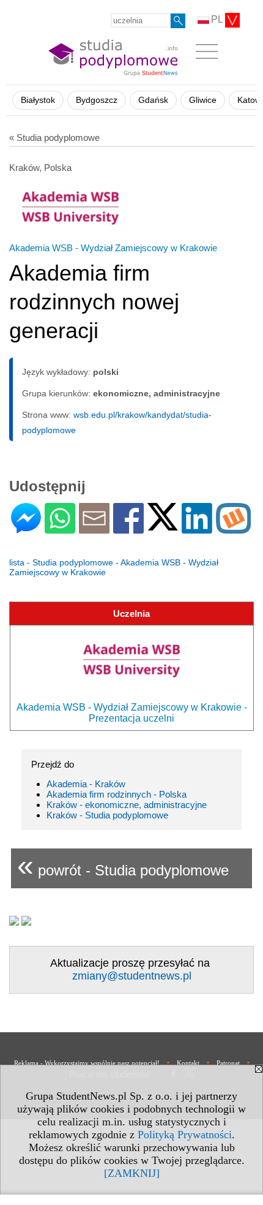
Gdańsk (153, 100)
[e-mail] (94, 528)
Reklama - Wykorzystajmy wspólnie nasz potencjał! (87, 1063)
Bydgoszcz (96, 100)
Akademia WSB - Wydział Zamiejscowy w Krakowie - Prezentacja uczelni (132, 712)
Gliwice (203, 100)
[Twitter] (162, 525)
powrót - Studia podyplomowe (123, 865)
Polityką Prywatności (185, 1134)
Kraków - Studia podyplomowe (107, 815)
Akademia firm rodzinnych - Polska (116, 794)
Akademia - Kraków (85, 784)
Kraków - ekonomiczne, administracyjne (126, 804)
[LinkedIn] (197, 528)
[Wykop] (233, 528)
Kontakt (188, 1063)
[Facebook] (128, 528)
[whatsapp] (60, 528)
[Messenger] (26, 528)
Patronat (228, 1063)
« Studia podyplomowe (54, 137)
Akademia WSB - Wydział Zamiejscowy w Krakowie (113, 248)
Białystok (38, 100)
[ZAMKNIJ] (132, 1173)
